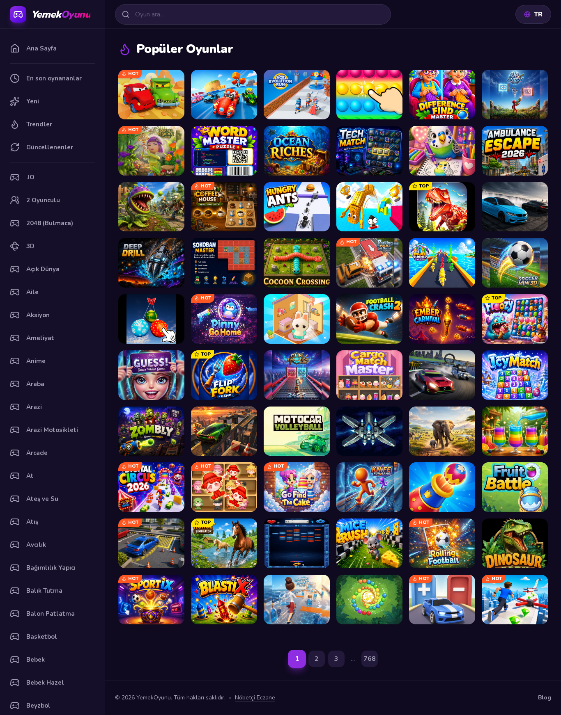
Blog (544, 697)
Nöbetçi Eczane (255, 697)
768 (369, 658)
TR (538, 14)
